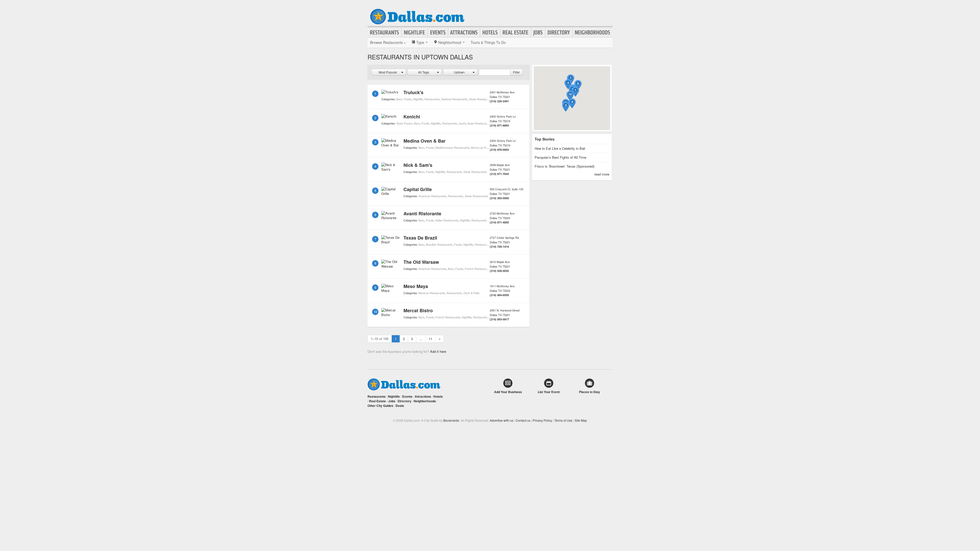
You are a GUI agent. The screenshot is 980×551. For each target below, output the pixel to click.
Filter (516, 72)
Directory (558, 32)
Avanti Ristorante (422, 213)
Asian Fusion (404, 123)
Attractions (464, 32)
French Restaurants (477, 269)
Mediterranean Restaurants (452, 147)
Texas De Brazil (420, 237)
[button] (575, 91)
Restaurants (384, 32)
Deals (400, 405)
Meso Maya (415, 286)
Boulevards (451, 420)
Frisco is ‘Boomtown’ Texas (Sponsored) (564, 166)
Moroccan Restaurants (485, 147)
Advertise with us (501, 420)
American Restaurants (432, 196)
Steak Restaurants (480, 99)
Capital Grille (417, 189)
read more (601, 174)
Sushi (462, 123)
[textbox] (494, 72)
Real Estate (515, 32)
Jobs (538, 32)
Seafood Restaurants (454, 99)
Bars (399, 99)
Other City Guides (380, 405)
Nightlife (414, 32)
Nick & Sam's (417, 165)
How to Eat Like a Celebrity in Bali (560, 148)
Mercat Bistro (418, 310)
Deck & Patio (471, 293)
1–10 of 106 (379, 338)
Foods (408, 99)
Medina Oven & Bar (424, 140)
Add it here (438, 351)
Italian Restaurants (447, 220)
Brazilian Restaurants (439, 244)
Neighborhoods (592, 32)
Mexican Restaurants (432, 293)
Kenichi (411, 116)
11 (430, 338)
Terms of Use (563, 420)
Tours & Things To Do (488, 42)
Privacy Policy (542, 420)
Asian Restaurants (478, 123)
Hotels (490, 32)
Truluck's (413, 92)
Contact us (523, 420)
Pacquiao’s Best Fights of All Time (560, 157)
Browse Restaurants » (388, 42)
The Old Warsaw (421, 262)
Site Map (581, 420)
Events (438, 32)
